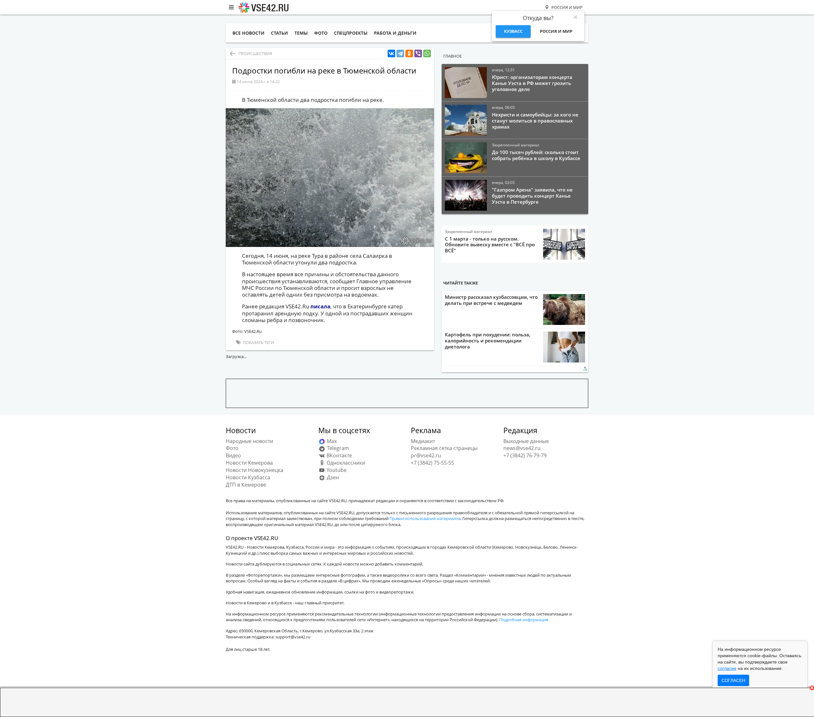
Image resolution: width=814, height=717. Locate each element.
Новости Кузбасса (248, 477)
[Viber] (418, 54)
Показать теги (258, 342)
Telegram (337, 448)
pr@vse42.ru (426, 455)
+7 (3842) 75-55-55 (432, 462)
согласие (727, 668)
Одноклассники (345, 462)
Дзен (332, 477)
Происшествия (255, 53)
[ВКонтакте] (391, 54)
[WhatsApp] (427, 54)
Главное (452, 56)
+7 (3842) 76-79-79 (525, 455)
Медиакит (423, 441)
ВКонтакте (338, 455)
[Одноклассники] (409, 54)
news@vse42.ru (522, 448)
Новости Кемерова (249, 462)
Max (331, 441)
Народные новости (249, 441)
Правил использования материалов (425, 518)
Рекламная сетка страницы (444, 448)
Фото (232, 448)
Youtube (336, 470)
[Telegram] (400, 54)
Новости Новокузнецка (254, 470)
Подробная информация (523, 619)
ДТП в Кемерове (246, 484)
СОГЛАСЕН (733, 680)
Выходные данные (526, 441)
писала (320, 306)
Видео (233, 455)
